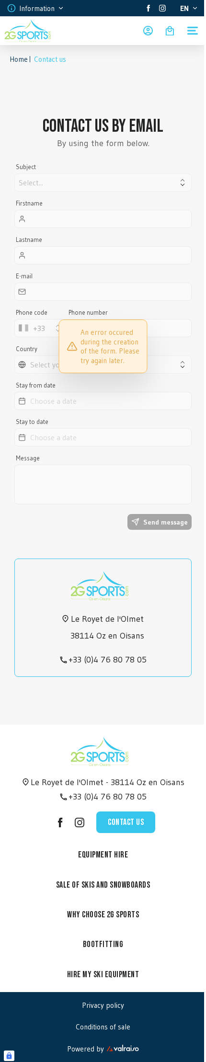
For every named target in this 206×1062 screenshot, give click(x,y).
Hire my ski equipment (103, 975)
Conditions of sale (103, 1026)
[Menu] (192, 30)
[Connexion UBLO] (9, 1056)
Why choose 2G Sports (103, 915)
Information (37, 8)
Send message (165, 522)
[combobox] (40, 328)
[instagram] (162, 8)
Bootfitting (103, 944)
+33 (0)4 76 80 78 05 (108, 659)
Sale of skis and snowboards (103, 885)
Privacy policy (103, 1005)
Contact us (126, 822)
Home (19, 59)
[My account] (148, 30)
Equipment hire (103, 855)
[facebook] (148, 8)
